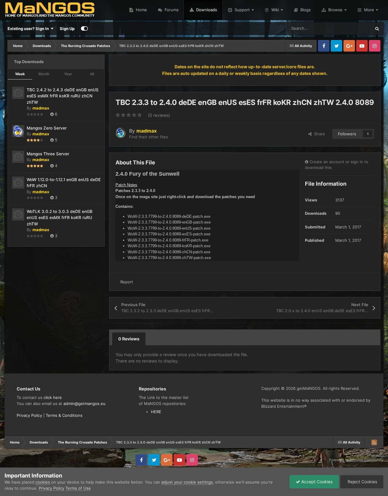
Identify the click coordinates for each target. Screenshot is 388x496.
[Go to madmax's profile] (120, 133)
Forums (171, 9)
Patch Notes (126, 185)
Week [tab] (20, 74)
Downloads (206, 9)
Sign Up (67, 28)
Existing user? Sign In (29, 28)
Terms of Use (78, 488)
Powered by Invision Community (356, 459)
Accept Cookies (316, 481)
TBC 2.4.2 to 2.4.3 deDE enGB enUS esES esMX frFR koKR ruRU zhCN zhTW (63, 96)
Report (126, 281)
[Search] (377, 28)
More (369, 9)
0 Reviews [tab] (128, 338)
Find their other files (148, 136)
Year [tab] (68, 74)
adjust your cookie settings (187, 482)
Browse (335, 9)
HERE (156, 411)
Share (318, 133)
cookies (42, 482)
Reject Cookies (361, 481)
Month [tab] (43, 74)
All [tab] (92, 74)
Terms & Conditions (64, 415)
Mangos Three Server (48, 153)
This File (355, 28)
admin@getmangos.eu (84, 403)
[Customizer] (84, 28)
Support (242, 9)
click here (53, 397)
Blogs (305, 9)
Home (141, 9)
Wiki (275, 9)
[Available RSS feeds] (374, 442)
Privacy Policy (29, 415)
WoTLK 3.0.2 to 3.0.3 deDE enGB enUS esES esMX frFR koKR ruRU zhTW (59, 217)
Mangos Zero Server (47, 128)
